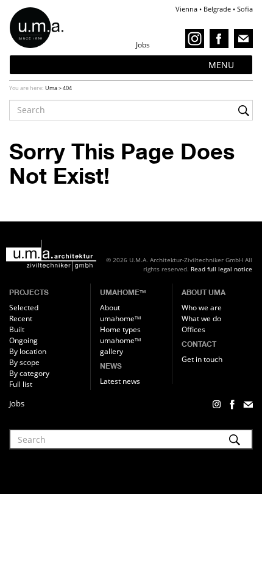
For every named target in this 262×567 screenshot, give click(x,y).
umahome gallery (120, 346)
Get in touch (202, 359)
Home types (120, 329)
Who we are (202, 307)
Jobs (16, 403)
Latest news (120, 381)
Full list (20, 384)
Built (16, 329)
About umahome (120, 313)
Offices (193, 329)
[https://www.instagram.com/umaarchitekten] (196, 38)
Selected (23, 307)
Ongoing (23, 340)
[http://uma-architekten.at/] (58, 255)
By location (27, 351)
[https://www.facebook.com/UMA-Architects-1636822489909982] (221, 38)
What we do (201, 318)
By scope (24, 362)
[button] (221, 64)
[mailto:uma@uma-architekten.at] (243, 38)
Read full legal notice (221, 269)
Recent (20, 318)
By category (29, 373)
